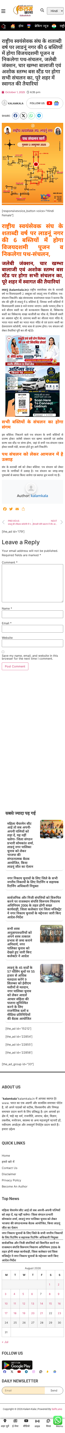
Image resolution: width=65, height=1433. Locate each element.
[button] (15, 115)
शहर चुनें (5, 1426)
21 (41, 1313)
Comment (10, 562)
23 (59, 1313)
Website (7, 637)
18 (15, 1313)
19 (23, 1313)
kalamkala (39, 495)
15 (50, 1303)
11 (15, 1303)
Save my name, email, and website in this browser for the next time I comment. (30, 657)
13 (32, 1303)
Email (7, 623)
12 (23, 1303)
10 (6, 1303)
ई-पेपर (15, 1426)
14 (41, 1303)
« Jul (5, 1342)
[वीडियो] (26, 1421)
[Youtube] (49, 103)
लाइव (37, 1426)
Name (7, 608)
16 (59, 1303)
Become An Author (14, 1186)
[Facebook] (5, 1372)
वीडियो (26, 1426)
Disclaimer (9, 1174)
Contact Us (9, 1168)
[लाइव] (37, 1421)
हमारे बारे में (8, 1162)
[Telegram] (26, 1372)
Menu (59, 1426)
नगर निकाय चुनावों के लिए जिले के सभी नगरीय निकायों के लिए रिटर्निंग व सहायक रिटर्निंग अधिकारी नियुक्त (33, 882)
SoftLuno (57, 1409)
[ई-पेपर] (15, 1421)
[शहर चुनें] (5, 1421)
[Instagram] (33, 1372)
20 (32, 1313)
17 (6, 1313)
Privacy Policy (11, 1180)
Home (6, 1155)
